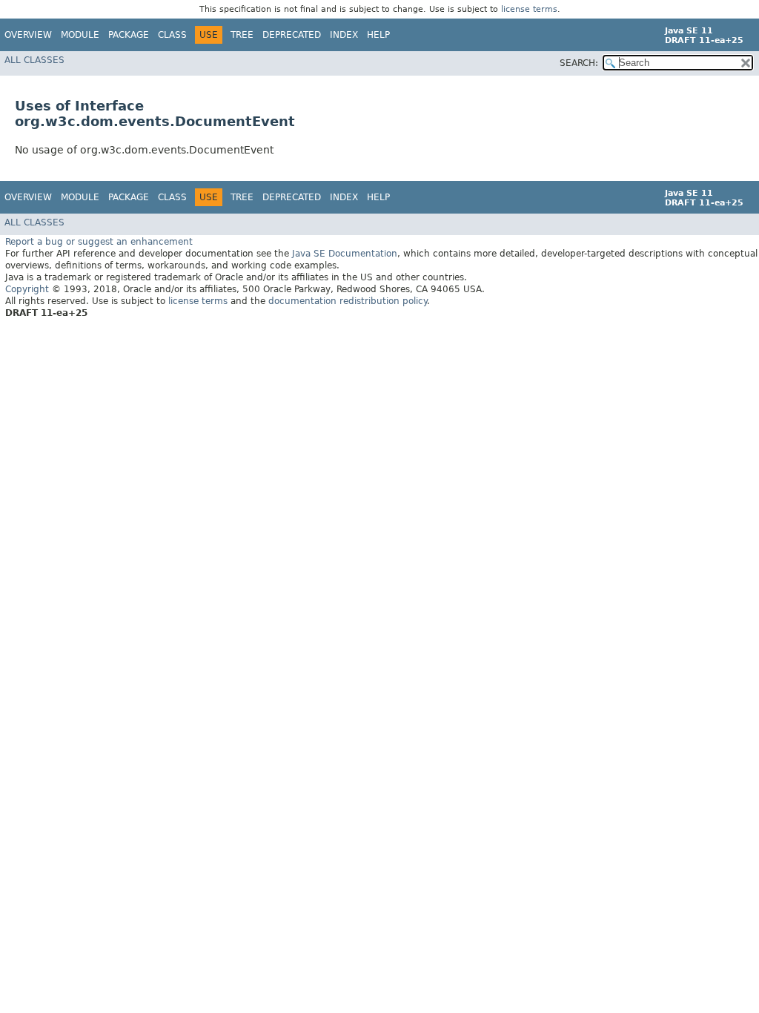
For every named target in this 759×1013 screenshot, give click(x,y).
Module (80, 35)
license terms (529, 9)
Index (344, 35)
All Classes (34, 60)
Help (378, 35)
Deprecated (291, 35)
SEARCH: (579, 63)
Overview (28, 35)
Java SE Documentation (344, 253)
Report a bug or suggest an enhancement (99, 242)
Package (128, 35)
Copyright (27, 289)
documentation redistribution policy (347, 301)
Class (172, 35)
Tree (242, 35)
